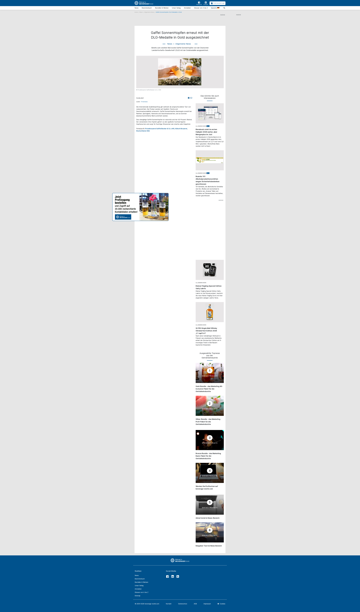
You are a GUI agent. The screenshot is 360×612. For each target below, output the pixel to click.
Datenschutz (182, 604)
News (136, 8)
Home (136, 12)
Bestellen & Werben (162, 8)
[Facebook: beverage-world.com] (167, 576)
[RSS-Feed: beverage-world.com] (177, 576)
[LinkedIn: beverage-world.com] (172, 576)
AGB (195, 604)
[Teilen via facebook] (189, 98)
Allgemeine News (149, 12)
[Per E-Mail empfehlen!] (191, 98)
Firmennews (144, 101)
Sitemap (137, 596)
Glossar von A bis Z (201, 8)
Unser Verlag (176, 8)
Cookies (222, 604)
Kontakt (168, 604)
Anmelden (187, 8)
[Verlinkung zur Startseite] (144, 3)
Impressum (207, 604)
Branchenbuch (147, 8)
